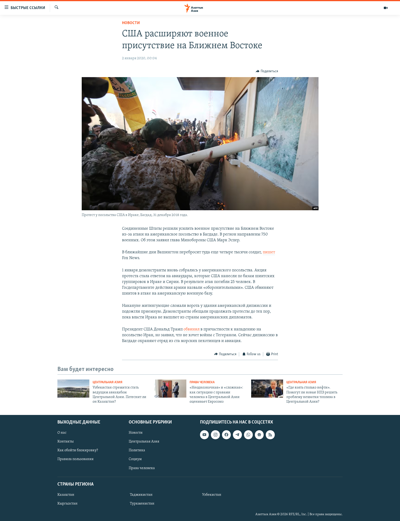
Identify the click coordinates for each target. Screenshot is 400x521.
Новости (131, 23)
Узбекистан (211, 495)
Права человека (202, 382)
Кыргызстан (67, 503)
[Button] (267, 71)
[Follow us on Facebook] (226, 434)
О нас (61, 433)
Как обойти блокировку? (77, 450)
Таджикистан (141, 495)
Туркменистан (142, 503)
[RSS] (270, 434)
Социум (135, 459)
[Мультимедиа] (386, 8)
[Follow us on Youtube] (204, 434)
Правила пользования (75, 459)
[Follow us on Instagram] (215, 434)
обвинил (192, 329)
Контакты (65, 441)
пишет (269, 252)
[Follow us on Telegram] (237, 434)
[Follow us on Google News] (259, 434)
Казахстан (65, 495)
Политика (137, 450)
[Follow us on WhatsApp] (248, 434)
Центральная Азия (107, 382)
